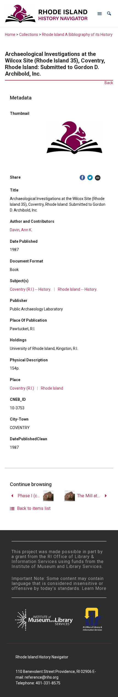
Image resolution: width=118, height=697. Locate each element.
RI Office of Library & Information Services (53, 559)
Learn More (94, 588)
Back (109, 83)
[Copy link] (97, 178)
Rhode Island (52, 388)
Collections (28, 34)
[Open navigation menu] (100, 13)
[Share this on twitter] (90, 178)
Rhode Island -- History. (77, 289)
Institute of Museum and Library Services (57, 566)
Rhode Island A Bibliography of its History (77, 34)
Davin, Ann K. (21, 230)
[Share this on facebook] (82, 178)
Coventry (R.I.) (22, 388)
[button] (109, 13)
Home (10, 34)
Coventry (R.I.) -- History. (30, 289)
